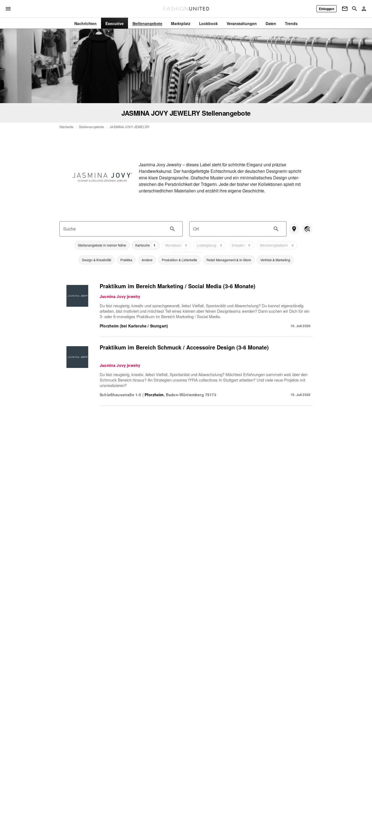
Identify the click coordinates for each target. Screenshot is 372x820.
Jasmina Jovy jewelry (120, 296)
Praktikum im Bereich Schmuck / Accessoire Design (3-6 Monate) (184, 347)
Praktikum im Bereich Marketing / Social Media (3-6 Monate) (177, 286)
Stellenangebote (91, 127)
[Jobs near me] (294, 228)
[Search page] (354, 8)
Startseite (66, 127)
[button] (102, 245)
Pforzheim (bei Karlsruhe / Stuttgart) (134, 325)
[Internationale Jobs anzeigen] (307, 228)
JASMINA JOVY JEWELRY (129, 127)
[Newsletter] (345, 8)
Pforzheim (154, 394)
